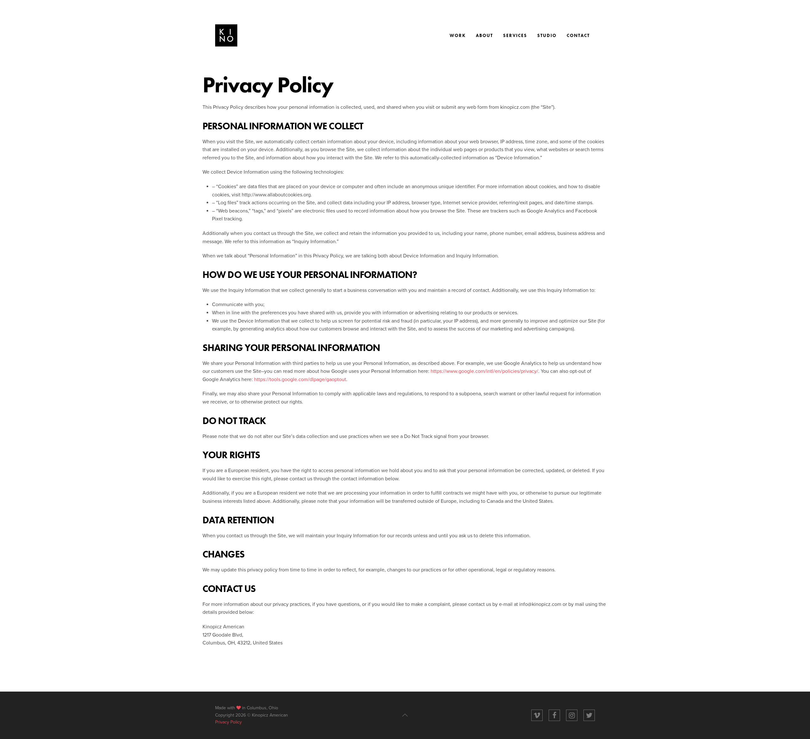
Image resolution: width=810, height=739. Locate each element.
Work (458, 35)
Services (515, 35)
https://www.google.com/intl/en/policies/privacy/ (484, 371)
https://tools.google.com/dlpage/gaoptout (300, 379)
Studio (547, 35)
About (484, 35)
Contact (578, 35)
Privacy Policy (228, 722)
